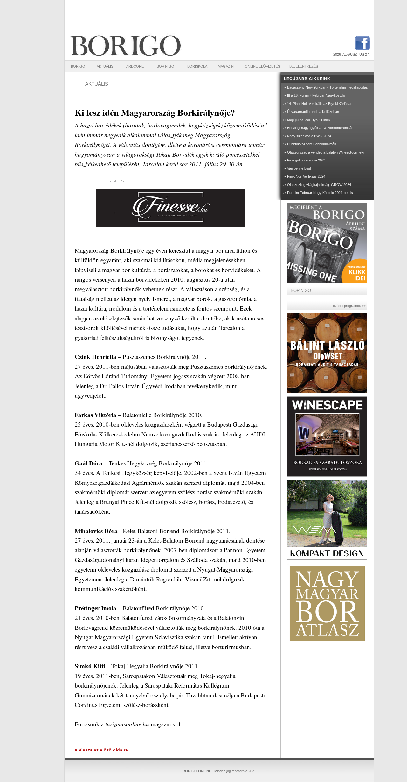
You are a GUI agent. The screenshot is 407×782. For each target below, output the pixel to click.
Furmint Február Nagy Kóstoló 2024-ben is (320, 193)
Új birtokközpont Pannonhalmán (311, 144)
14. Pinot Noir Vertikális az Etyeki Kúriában (319, 104)
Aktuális (105, 66)
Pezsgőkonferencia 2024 (306, 160)
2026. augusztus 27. (351, 54)
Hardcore (134, 66)
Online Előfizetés (262, 66)
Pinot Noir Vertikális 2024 (306, 176)
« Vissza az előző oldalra (101, 749)
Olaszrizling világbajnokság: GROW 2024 (319, 185)
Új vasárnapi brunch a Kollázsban (313, 111)
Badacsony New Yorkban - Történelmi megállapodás (327, 87)
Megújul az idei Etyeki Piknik (308, 120)
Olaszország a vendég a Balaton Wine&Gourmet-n (326, 152)
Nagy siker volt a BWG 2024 (309, 136)
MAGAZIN (226, 66)
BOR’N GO (165, 66)
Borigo (78, 66)
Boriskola (197, 66)
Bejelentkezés (303, 66)
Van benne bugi (299, 168)
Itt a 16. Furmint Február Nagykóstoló (316, 95)
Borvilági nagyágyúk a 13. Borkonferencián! (320, 128)
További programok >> (348, 306)
